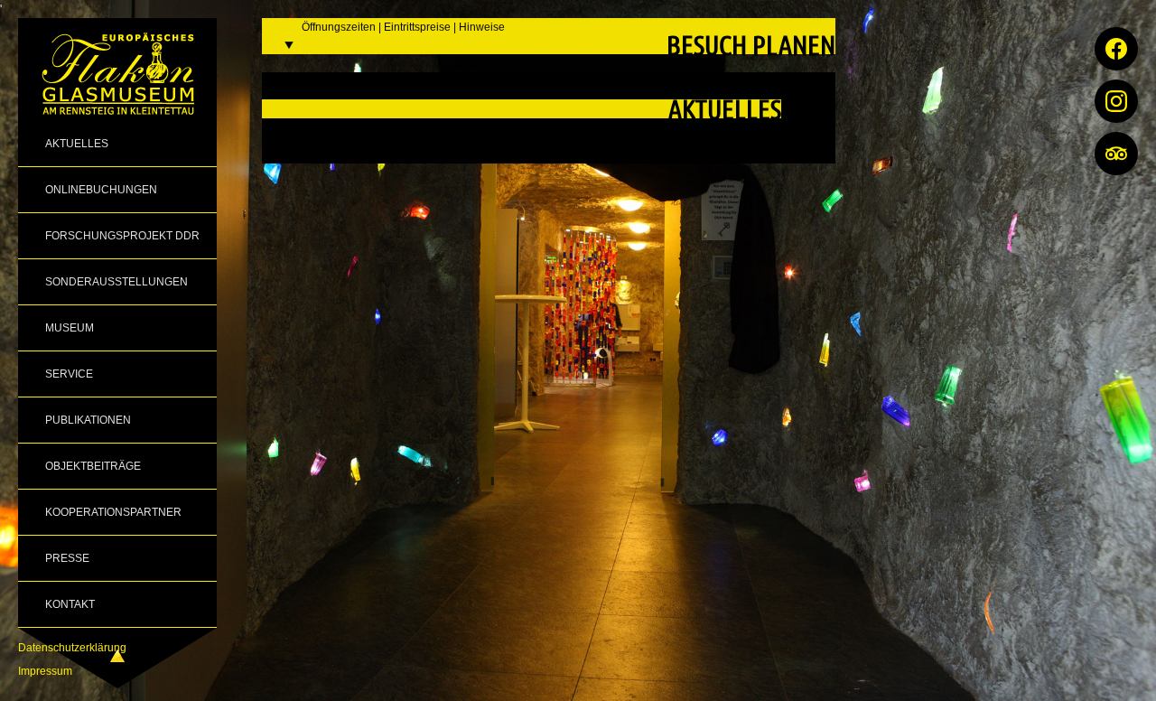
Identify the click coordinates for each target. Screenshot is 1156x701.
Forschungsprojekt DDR (122, 235)
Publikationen (88, 420)
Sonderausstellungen (116, 282)
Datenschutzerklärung (72, 647)
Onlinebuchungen (101, 189)
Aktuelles (76, 143)
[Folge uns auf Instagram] (1116, 101)
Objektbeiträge (93, 466)
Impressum (45, 671)
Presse (67, 558)
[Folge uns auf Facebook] (1116, 48)
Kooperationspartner (113, 512)
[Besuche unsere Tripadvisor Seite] (1116, 153)
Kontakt (70, 604)
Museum (69, 328)
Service (69, 374)
